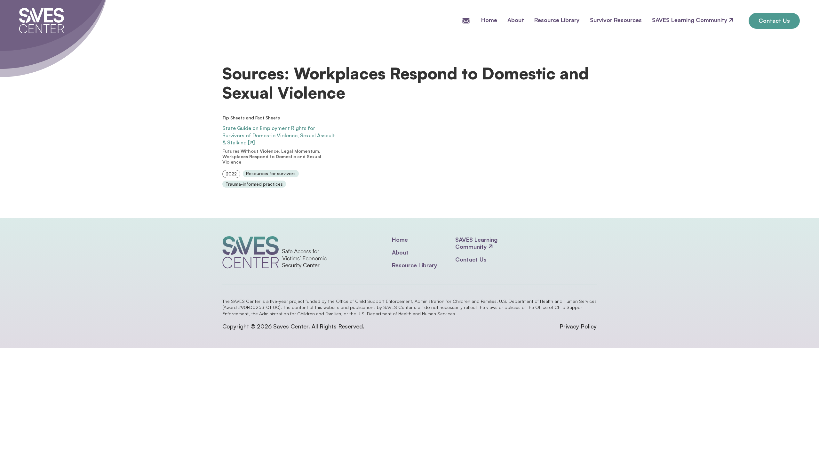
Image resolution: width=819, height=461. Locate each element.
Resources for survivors (271, 173)
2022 (231, 173)
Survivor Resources (616, 19)
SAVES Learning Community (690, 19)
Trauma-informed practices (254, 184)
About (515, 19)
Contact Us (774, 20)
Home (489, 19)
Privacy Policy (578, 326)
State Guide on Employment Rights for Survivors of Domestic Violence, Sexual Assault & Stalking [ (278, 135)
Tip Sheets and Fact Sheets (251, 117)
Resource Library (557, 19)
